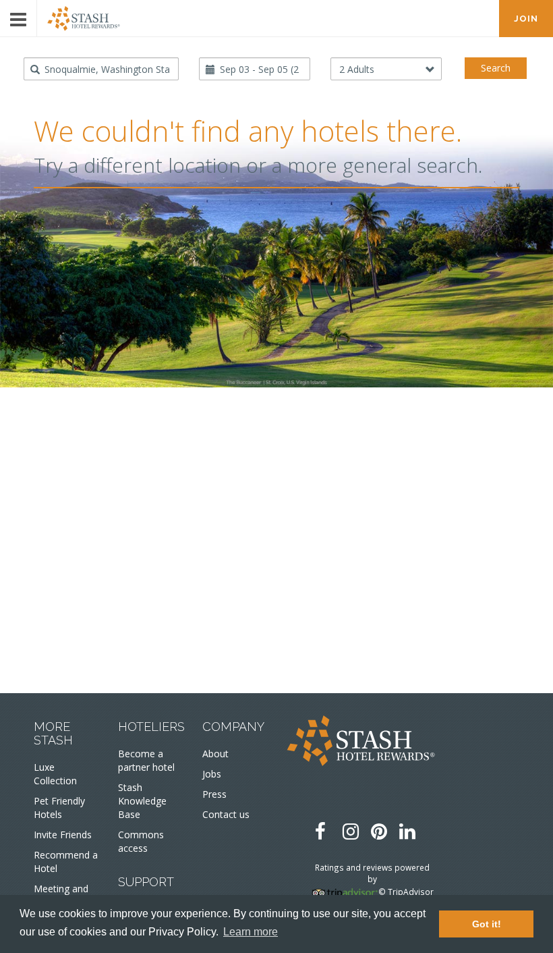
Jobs (211, 773)
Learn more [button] (250, 931)
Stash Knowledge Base (142, 801)
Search (496, 67)
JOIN (526, 18)
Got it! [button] (486, 924)
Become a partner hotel (146, 760)
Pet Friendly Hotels (59, 807)
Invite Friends (63, 834)
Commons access (141, 841)
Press (214, 794)
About (215, 753)
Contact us (226, 814)
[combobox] (101, 68)
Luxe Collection (55, 774)
